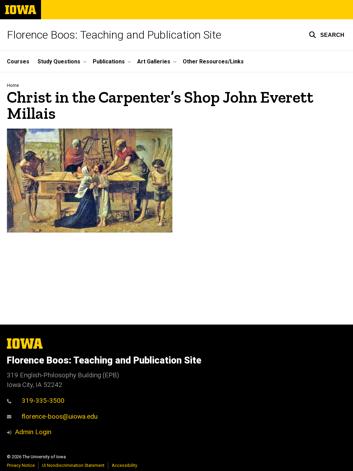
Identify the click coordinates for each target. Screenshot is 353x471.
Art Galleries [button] (153, 61)
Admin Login (33, 432)
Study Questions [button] (59, 61)
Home (13, 85)
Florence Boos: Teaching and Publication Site (114, 34)
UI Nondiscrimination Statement (73, 465)
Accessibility (124, 465)
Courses (18, 61)
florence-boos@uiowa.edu (60, 416)
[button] (326, 34)
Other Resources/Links (213, 61)
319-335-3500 (43, 401)
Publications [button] (109, 61)
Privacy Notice (21, 465)
